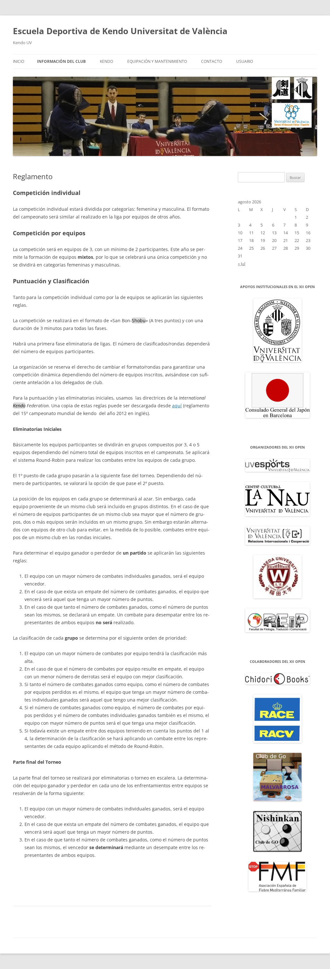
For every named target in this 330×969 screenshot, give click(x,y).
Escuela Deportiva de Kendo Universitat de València (120, 31)
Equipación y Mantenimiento (157, 61)
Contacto (211, 61)
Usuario (244, 61)
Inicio (18, 61)
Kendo (106, 61)
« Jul (241, 263)
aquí (177, 405)
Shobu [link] (139, 320)
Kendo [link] (19, 405)
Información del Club (61, 61)
